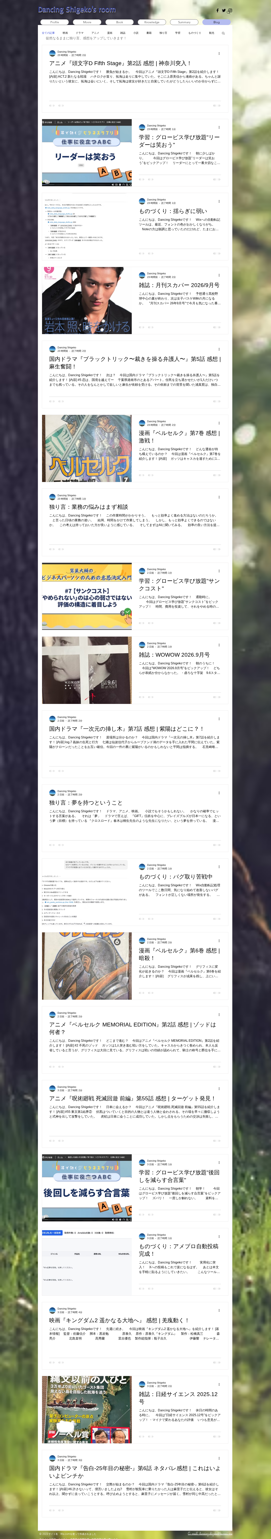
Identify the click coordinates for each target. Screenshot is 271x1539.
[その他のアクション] (220, 53)
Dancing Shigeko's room (77, 8)
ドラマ (80, 32)
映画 (65, 32)
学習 (177, 32)
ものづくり (194, 32)
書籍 (149, 32)
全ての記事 (48, 32)
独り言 (163, 32)
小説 (135, 32)
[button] (223, 33)
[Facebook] (217, 10)
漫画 (109, 32)
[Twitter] (223, 10)
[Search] (228, 12)
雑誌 (122, 32)
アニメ (95, 32)
